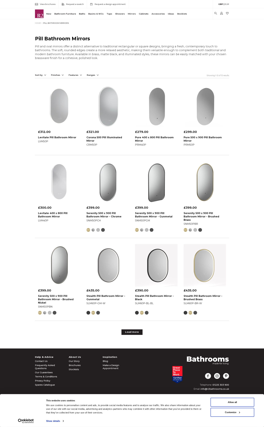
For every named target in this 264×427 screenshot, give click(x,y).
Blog (105, 361)
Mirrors (132, 14)
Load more (132, 332)
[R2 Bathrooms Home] (39, 13)
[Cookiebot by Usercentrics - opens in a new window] (26, 421)
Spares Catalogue (45, 384)
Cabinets (143, 14)
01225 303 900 (221, 384)
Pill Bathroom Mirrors (56, 23)
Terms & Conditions (46, 376)
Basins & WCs (96, 14)
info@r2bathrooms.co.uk (215, 389)
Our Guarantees (44, 372)
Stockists (182, 14)
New (48, 14)
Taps (109, 14)
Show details (53, 421)
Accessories (158, 14)
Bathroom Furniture (65, 14)
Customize (230, 412)
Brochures (75, 365)
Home (38, 23)
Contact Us (41, 361)
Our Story (74, 361)
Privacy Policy (42, 380)
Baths (82, 14)
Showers (120, 14)
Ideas (171, 14)
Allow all (232, 402)
